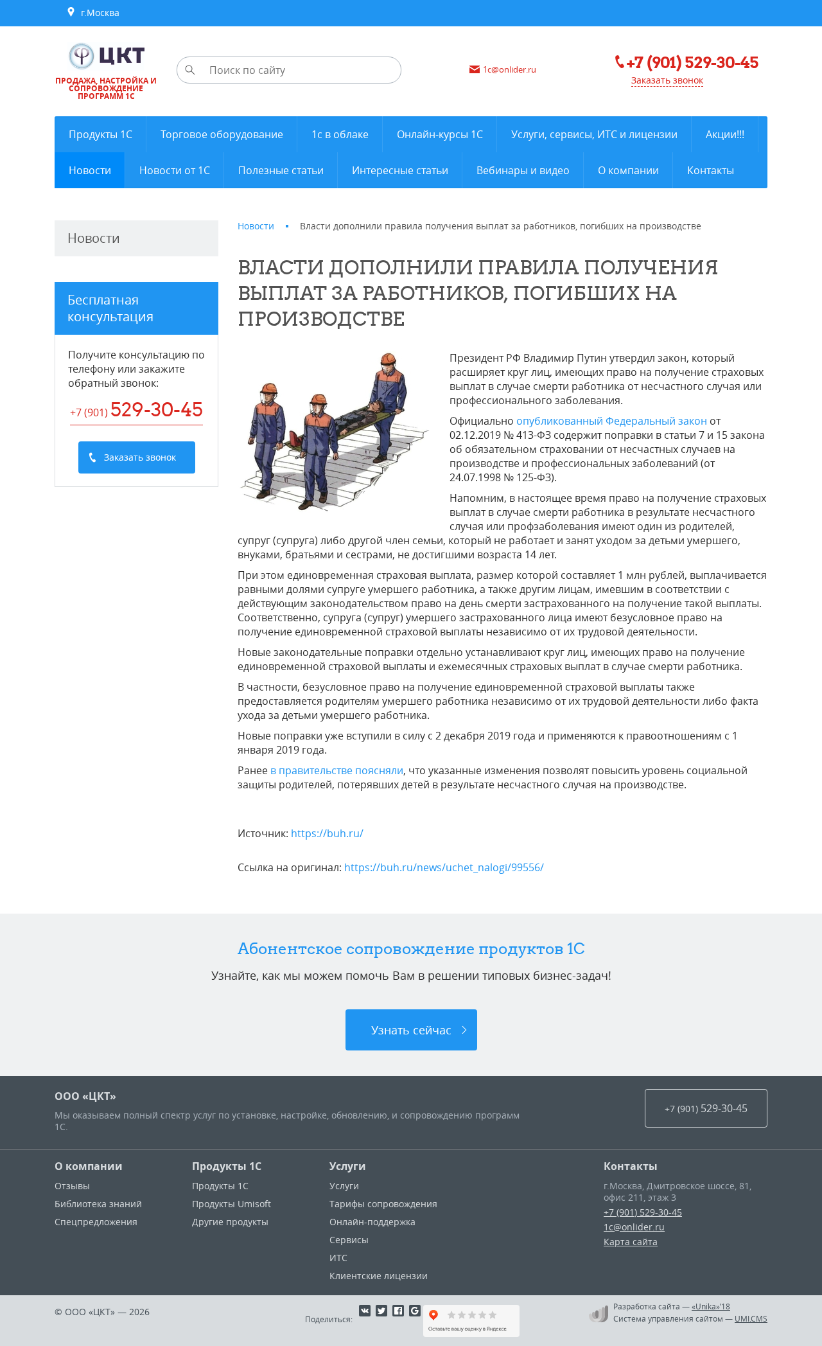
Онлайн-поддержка (372, 1222)
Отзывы (72, 1186)
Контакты (631, 1166)
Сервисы (349, 1240)
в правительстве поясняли (336, 770)
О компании (89, 1166)
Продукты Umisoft (231, 1204)
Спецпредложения (96, 1222)
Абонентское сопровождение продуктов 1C (411, 948)
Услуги (347, 1166)
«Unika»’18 (711, 1306)
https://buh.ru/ (327, 833)
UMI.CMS (751, 1318)
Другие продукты (230, 1222)
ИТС (338, 1258)
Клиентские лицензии (378, 1276)
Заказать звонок (667, 80)
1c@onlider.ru (634, 1227)
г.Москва (97, 12)
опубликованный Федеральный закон (611, 421)
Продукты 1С (226, 1166)
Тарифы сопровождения (383, 1204)
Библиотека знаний (98, 1204)
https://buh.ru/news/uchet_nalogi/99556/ (444, 867)
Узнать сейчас (411, 1030)
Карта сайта (631, 1241)
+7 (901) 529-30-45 (643, 1212)
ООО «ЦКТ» (85, 1096)
